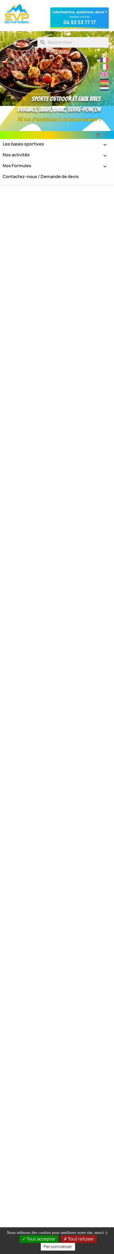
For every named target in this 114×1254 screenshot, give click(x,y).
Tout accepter (41, 1239)
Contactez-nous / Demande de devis (41, 176)
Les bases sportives (55, 144)
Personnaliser (57, 1247)
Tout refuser (80, 1239)
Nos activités (55, 155)
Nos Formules (55, 166)
